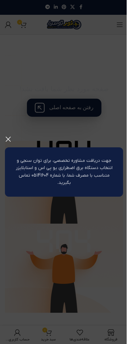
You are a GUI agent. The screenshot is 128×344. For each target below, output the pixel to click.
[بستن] (8, 139)
